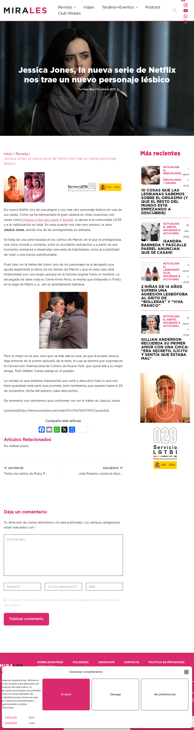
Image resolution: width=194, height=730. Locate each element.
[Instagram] (185, 5)
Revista (65, 7)
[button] (186, 672)
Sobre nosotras (50, 662)
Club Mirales (69, 13)
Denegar (115, 694)
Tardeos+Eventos (118, 7)
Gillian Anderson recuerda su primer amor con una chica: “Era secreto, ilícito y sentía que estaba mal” (165, 349)
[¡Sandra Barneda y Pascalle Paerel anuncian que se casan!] (150, 232)
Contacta (131, 662)
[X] (64, 430)
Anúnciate (106, 662)
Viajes (88, 7)
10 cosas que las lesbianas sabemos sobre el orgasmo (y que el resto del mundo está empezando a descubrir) (164, 201)
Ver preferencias (165, 694)
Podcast (152, 7)
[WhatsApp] (185, 16)
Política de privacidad (167, 662)
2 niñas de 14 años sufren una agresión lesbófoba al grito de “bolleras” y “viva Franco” (164, 296)
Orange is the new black (40, 219)
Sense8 (67, 219)
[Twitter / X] (185, 22)
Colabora (81, 662)
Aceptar (66, 694)
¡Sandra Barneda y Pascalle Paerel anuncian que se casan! (163, 247)
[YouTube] (185, 10)
